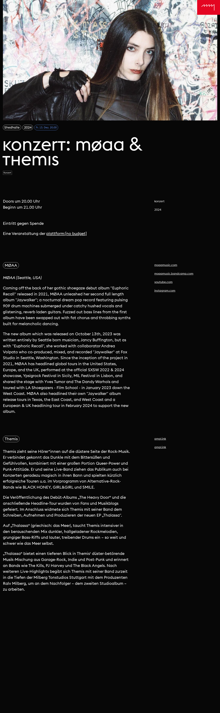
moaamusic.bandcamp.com (173, 273)
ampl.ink (160, 438)
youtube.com (163, 282)
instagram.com (164, 290)
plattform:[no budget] (66, 233)
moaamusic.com (165, 265)
